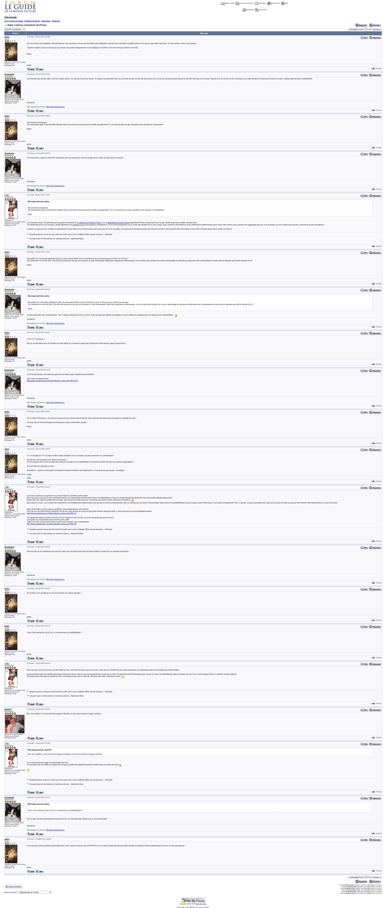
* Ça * (7, 195)
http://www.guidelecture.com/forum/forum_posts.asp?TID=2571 (52, 381)
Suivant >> (377, 29)
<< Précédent (353, 29)
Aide (286, 3)
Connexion (263, 9)
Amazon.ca (77, 225)
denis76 (8, 709)
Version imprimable (14, 886)
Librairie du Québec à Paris (90, 223)
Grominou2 (9, 74)
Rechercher (275, 3)
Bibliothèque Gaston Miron (119, 223)
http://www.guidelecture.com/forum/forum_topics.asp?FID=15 (51, 513)
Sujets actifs (229, 3)
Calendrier (262, 3)
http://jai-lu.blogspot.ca (55, 107)
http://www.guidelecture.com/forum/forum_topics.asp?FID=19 (51, 524)
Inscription (250, 9)
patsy (7, 37)
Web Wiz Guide (201, 904)
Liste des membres (246, 3)
